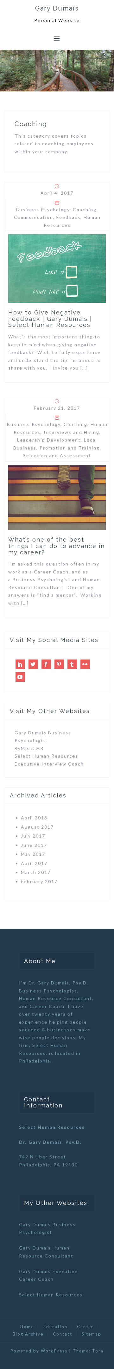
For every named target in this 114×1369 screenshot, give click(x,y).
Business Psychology (43, 209)
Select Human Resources (46, 756)
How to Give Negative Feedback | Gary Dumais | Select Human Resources (50, 318)
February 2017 (39, 881)
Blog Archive (28, 1334)
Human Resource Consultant (55, 998)
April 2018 (34, 817)
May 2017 (33, 854)
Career (85, 1326)
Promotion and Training (70, 447)
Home (27, 1326)
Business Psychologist (48, 990)
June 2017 (34, 845)
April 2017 (34, 863)
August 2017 (37, 827)
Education (55, 1326)
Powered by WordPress (38, 1350)
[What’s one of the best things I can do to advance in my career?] (57, 497)
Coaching (85, 209)
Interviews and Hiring (71, 432)
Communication (33, 217)
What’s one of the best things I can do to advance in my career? (56, 546)
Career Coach (47, 1006)
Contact (62, 1334)
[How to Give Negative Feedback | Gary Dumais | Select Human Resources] (57, 268)
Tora (98, 1350)
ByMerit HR (29, 748)
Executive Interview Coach (49, 764)
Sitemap (91, 1334)
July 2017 (33, 836)
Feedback (68, 217)
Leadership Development (49, 440)
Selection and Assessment (57, 455)
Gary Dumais (57, 8)
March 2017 (36, 872)
